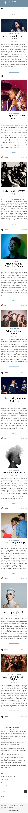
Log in (2, 796)
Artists (17, 33)
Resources (3, 782)
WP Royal (17, 810)
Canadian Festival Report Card (8, 776)
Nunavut (16, 610)
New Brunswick (16, 674)
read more (14, 71)
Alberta (11, 33)
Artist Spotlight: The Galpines (14, 678)
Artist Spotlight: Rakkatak (14, 332)
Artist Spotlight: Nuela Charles (14, 37)
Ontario (16, 113)
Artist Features (4, 779)
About (2, 773)
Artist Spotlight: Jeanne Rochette (14, 399)
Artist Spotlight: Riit (14, 612)
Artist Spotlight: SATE (14, 472)
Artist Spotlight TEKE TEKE (14, 192)
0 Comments (24, 76)
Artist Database (5, 785)
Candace (6, 76)
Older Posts (6, 722)
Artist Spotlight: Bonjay (14, 542)
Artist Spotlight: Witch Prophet (14, 116)
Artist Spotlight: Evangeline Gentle (14, 265)
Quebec (17, 189)
